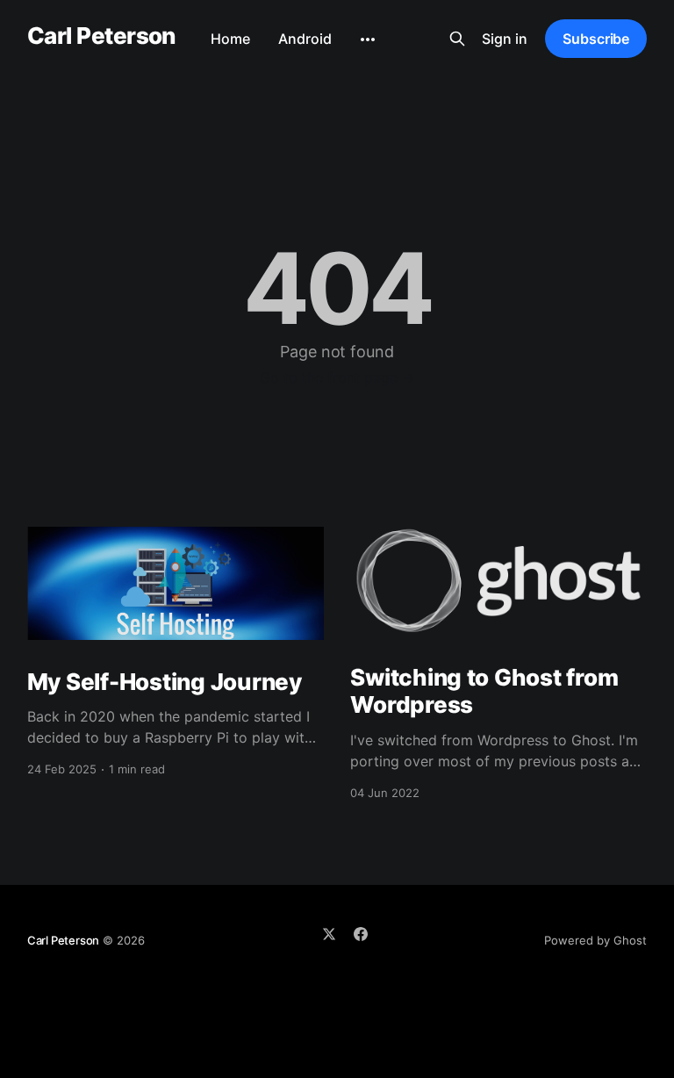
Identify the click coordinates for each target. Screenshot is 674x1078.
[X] (329, 934)
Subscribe (596, 38)
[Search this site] (457, 39)
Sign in (504, 38)
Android (305, 38)
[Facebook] (361, 934)
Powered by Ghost (595, 940)
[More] (368, 39)
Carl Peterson (101, 36)
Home (230, 38)
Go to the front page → (337, 377)
